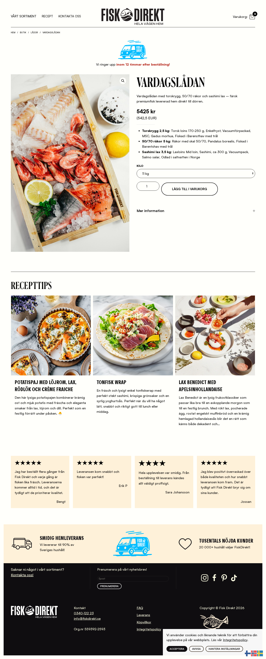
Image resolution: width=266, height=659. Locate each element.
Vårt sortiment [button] (23, 16)
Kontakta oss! (22, 575)
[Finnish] (248, 653)
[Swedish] (260, 653)
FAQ (140, 608)
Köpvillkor (144, 622)
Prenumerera (109, 586)
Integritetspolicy (149, 629)
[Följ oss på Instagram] (205, 577)
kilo (140, 166)
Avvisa (196, 648)
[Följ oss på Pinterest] (224, 577)
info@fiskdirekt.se (87, 619)
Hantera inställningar (224, 648)
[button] (123, 81)
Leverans (143, 615)
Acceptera (177, 648)
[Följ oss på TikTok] (234, 577)
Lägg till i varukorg (189, 189)
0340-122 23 (84, 613)
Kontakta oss (69, 16)
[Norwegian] (254, 653)
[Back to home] (133, 16)
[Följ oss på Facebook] (214, 577)
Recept (47, 16)
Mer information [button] (150, 210)
